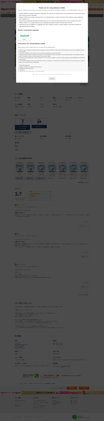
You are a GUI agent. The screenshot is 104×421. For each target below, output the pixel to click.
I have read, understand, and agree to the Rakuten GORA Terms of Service (53, 74)
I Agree (52, 78)
